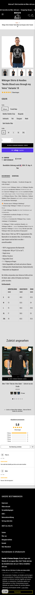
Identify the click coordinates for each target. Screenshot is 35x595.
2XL (23, 132)
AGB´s (3, 514)
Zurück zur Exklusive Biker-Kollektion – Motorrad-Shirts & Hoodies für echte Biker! (18, 410)
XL (18, 132)
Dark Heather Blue (8, 123)
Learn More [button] (24, 587)
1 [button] (12, 398)
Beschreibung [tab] (6, 176)
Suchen (4, 532)
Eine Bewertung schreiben (15, 447)
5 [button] (20, 398)
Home (17, 23)
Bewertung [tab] (15, 176)
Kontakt (4, 543)
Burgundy (20, 114)
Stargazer (19, 118)
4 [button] (18, 398)
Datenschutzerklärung (8, 517)
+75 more (23, 393)
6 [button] (22, 398)
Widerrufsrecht (6, 506)
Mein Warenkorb (6, 547)
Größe (3, 128)
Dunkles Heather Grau (9, 114)
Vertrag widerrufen (7, 521)
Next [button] (32, 73)
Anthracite (6, 118)
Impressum (5, 503)
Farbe (3, 105)
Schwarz (5, 109)
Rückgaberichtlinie (7, 539)
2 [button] (14, 398)
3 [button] (16, 398)
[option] (17, 373)
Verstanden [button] (17, 592)
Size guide (19, 158)
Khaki (26, 118)
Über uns (4, 536)
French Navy (13, 109)
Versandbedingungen (7, 510)
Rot (13, 118)
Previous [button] (3, 373)
